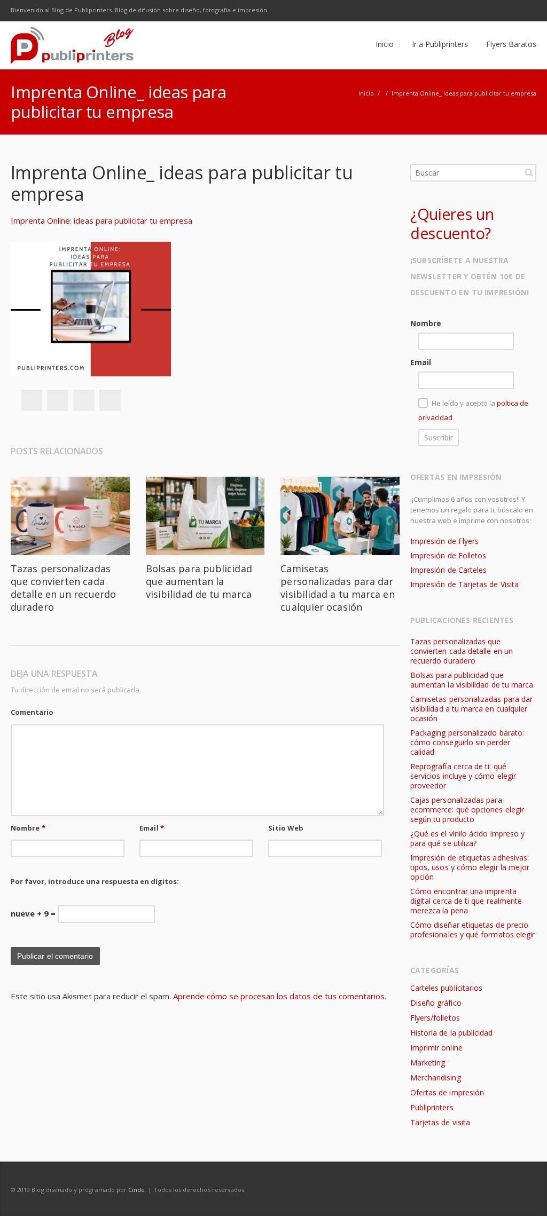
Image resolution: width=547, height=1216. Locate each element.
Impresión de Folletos (448, 555)
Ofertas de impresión (447, 1092)
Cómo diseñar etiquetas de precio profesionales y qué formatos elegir (472, 929)
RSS (525, 10)
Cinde (136, 1190)
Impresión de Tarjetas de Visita (464, 584)
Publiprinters (432, 1107)
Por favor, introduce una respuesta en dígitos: (95, 881)
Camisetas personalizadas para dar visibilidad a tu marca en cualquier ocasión (337, 587)
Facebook (436, 10)
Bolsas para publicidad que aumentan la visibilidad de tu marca (199, 581)
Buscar (528, 172)
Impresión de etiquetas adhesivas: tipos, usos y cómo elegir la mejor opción (469, 867)
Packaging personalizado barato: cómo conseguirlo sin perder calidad (467, 742)
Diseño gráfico (436, 1003)
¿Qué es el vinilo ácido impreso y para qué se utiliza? (467, 838)
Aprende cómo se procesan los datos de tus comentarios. (279, 996)
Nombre (28, 828)
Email (151, 828)
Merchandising (435, 1077)
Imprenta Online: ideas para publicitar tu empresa (101, 220)
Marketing (428, 1062)
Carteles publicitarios (446, 988)
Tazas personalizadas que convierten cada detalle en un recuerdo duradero (63, 587)
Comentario (32, 712)
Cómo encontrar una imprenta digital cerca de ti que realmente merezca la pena (466, 900)
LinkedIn (503, 10)
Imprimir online (436, 1048)
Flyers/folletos (435, 1018)
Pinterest (110, 400)
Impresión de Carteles (448, 570)
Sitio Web (285, 828)
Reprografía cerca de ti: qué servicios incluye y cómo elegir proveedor (463, 776)
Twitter (458, 10)
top (525, 1194)
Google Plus (480, 10)
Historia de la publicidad (451, 1033)
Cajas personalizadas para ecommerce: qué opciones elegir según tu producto (467, 809)
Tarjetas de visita (440, 1122)
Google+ (84, 400)
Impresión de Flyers (444, 541)
